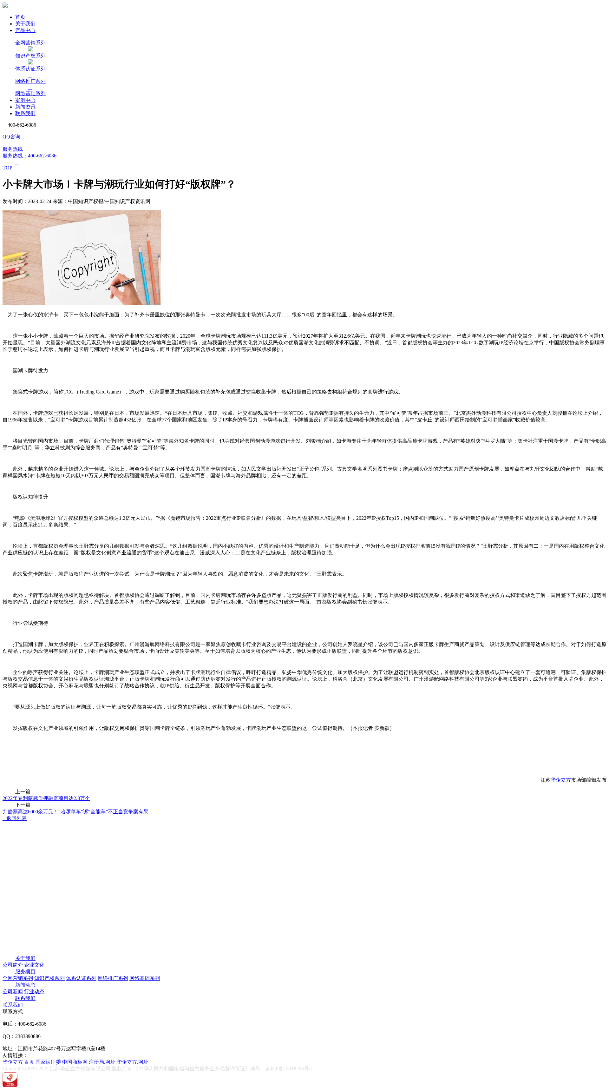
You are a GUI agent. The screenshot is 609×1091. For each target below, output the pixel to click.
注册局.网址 (103, 1062)
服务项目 (25, 971)
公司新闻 (13, 991)
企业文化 (34, 965)
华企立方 (561, 780)
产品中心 (25, 30)
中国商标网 (75, 1062)
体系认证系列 (81, 978)
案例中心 (25, 100)
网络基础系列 (144, 978)
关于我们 (25, 23)
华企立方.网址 (132, 1062)
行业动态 (34, 991)
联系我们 (25, 113)
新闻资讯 (25, 106)
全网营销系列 (18, 978)
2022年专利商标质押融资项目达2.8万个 (46, 798)
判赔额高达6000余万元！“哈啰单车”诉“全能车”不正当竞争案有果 (75, 811)
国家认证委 (49, 1062)
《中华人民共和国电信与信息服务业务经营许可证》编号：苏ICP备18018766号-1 (223, 1068)
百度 (30, 1062)
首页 (20, 17)
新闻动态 (25, 985)
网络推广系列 (113, 978)
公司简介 (13, 965)
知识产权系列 (49, 978)
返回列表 (15, 818)
